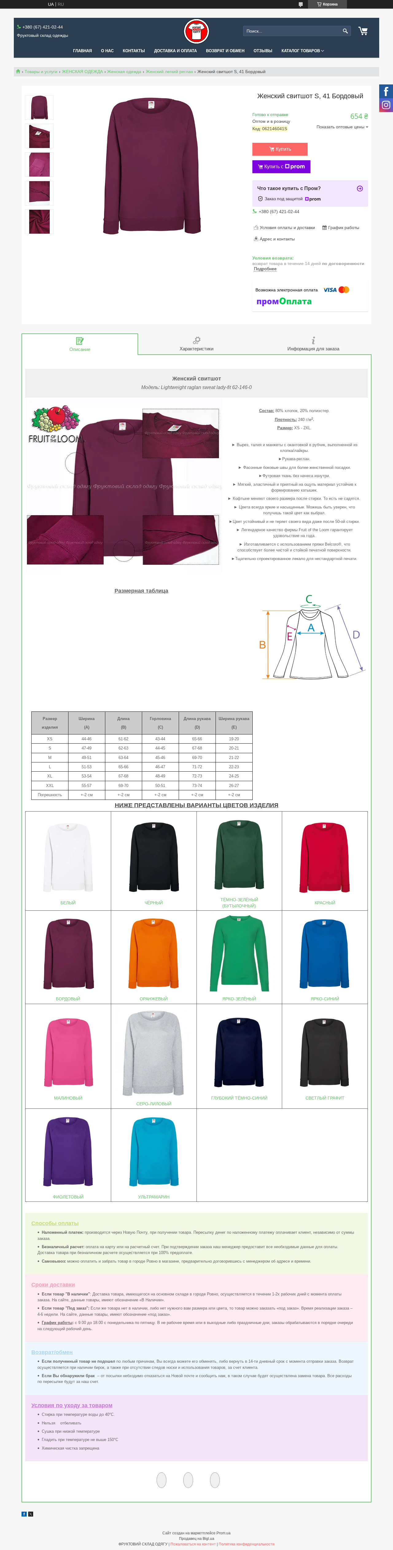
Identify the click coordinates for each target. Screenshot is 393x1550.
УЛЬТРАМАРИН (153, 1196)
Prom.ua (223, 1533)
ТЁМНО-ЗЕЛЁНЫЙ (239, 899)
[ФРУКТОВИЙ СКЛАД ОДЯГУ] (196, 31)
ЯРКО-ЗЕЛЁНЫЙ (239, 998)
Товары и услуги (41, 71)
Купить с (273, 166)
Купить (283, 149)
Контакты (134, 51)
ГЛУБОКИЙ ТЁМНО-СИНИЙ (239, 1098)
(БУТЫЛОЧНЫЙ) (239, 905)
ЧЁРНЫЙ (154, 902)
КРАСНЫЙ (325, 902)
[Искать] (345, 31)
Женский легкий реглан (169, 71)
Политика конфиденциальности (246, 1544)
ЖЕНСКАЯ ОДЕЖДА (82, 71)
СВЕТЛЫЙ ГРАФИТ (324, 1098)
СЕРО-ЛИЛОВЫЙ (153, 1103)
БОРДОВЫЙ (68, 998)
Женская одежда (124, 71)
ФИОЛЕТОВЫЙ (68, 1196)
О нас (107, 51)
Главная (82, 51)
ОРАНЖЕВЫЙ (154, 998)
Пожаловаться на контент (193, 1544)
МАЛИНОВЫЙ (68, 1098)
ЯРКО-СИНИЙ (325, 998)
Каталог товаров (301, 51)
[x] (30, 1515)
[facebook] (24, 1515)
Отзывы (263, 51)
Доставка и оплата (175, 51)
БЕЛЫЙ (68, 902)
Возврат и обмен (225, 51)
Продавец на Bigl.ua (196, 1538)
